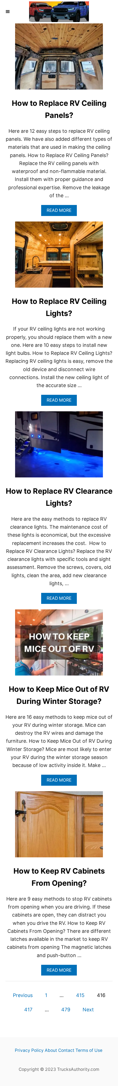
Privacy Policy (29, 1050)
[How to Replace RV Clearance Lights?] (59, 446)
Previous (23, 995)
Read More (61, 211)
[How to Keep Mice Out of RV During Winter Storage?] (59, 644)
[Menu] (8, 11)
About (51, 1050)
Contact (66, 1050)
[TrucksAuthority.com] (59, 11)
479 (65, 1009)
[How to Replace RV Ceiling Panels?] (59, 58)
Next (88, 1009)
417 (28, 1009)
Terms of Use (88, 1050)
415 (80, 995)
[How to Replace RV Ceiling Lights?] (59, 257)
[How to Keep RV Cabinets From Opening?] (59, 826)
